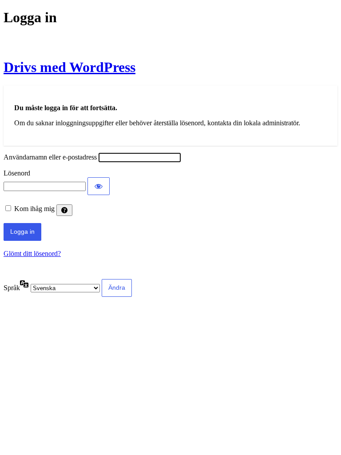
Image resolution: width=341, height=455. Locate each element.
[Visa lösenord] (98, 186)
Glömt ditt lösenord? (32, 253)
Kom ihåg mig (34, 208)
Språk (12, 287)
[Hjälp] (64, 210)
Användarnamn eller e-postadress (50, 157)
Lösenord (17, 173)
